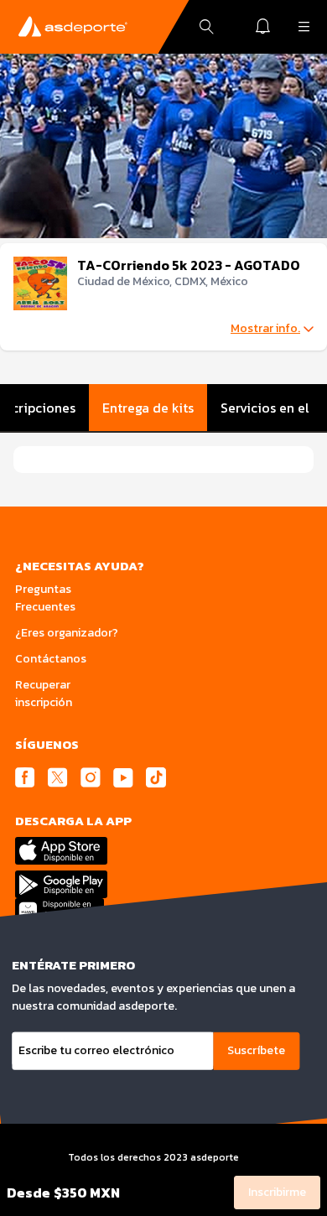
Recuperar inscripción (43, 693)
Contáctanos (50, 659)
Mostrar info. (265, 328)
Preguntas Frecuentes (45, 598)
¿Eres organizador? (66, 633)
